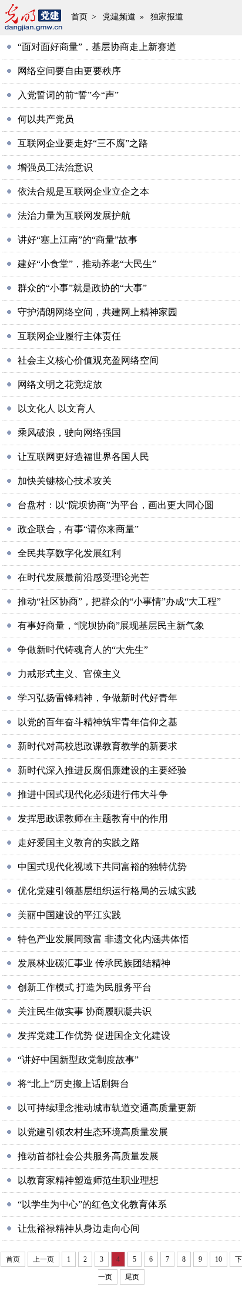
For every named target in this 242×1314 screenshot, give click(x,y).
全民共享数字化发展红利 (69, 553)
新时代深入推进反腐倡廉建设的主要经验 (102, 770)
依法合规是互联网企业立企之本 (83, 191)
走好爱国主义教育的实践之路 (79, 843)
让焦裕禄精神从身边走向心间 (79, 1228)
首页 (79, 16)
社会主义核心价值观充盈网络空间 (88, 360)
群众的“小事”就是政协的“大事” (82, 288)
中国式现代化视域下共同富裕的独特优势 (102, 867)
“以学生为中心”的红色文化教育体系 (92, 1204)
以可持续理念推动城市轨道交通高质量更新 (107, 1108)
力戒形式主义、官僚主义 (69, 674)
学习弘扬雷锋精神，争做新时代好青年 (97, 698)
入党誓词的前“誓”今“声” (68, 95)
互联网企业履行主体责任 (69, 336)
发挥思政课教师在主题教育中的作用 (93, 818)
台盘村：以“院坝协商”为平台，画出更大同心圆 (116, 505)
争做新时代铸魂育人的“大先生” (83, 650)
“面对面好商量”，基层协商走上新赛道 (97, 47)
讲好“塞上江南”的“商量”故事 (77, 240)
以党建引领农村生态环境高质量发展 (93, 1132)
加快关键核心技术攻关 (65, 481)
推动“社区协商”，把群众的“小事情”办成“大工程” (119, 601)
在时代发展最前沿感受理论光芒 (83, 577)
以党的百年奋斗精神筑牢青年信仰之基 (97, 722)
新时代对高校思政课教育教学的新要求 (97, 746)
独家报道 (166, 16)
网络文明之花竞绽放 (60, 384)
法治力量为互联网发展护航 (74, 216)
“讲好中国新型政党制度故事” (78, 1060)
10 (218, 1259)
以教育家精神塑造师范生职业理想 (88, 1180)
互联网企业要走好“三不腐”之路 (83, 143)
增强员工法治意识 (55, 167)
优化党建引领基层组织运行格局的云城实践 (107, 891)
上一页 (43, 1259)
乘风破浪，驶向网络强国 (69, 433)
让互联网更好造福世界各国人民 (83, 457)
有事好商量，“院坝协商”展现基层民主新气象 (111, 626)
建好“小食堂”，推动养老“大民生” (87, 264)
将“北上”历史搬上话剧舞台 (73, 1084)
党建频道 (119, 16)
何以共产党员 (46, 119)
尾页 (132, 1277)
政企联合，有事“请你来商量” (78, 529)
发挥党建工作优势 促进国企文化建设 (94, 1035)
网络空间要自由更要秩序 (69, 71)
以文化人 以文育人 (56, 408)
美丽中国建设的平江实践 (69, 915)
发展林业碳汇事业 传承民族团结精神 (94, 963)
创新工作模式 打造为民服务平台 (85, 987)
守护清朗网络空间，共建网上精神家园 (97, 312)
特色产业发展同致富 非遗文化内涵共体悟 (103, 939)
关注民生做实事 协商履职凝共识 (85, 1011)
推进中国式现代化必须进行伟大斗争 (93, 794)
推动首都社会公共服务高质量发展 (88, 1156)
